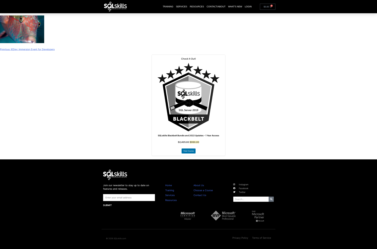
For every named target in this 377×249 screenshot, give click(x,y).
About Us (199, 185)
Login (248, 6)
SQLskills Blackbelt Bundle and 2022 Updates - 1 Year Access (188, 135)
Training (168, 6)
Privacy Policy (240, 237)
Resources (197, 6)
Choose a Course (203, 190)
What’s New (235, 6)
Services (181, 6)
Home (168, 185)
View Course (188, 151)
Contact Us (200, 195)
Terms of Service (261, 237)
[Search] (271, 199)
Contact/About (216, 6)
